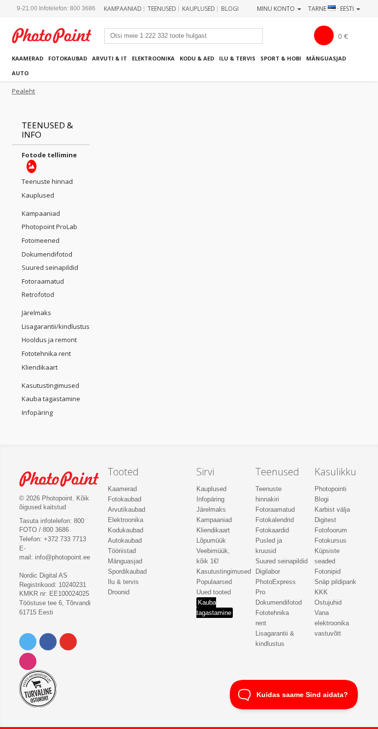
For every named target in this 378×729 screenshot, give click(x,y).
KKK (321, 592)
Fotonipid (328, 571)
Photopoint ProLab (49, 226)
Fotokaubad (67, 58)
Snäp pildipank (335, 581)
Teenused (162, 8)
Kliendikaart (40, 367)
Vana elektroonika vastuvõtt (332, 623)
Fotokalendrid (274, 520)
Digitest (325, 520)
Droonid (118, 592)
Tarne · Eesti (331, 8)
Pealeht (23, 91)
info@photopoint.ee (62, 557)
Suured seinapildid (50, 267)
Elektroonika (153, 58)
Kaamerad (27, 58)
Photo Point (64, 479)
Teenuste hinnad (47, 181)
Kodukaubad (125, 530)
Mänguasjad (326, 58)
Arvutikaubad (126, 509)
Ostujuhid (328, 602)
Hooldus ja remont (49, 339)
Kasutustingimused (50, 385)
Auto (20, 73)
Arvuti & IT (109, 58)
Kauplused (198, 8)
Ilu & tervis (237, 58)
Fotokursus (330, 540)
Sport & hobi (280, 58)
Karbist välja (332, 509)
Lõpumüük (211, 540)
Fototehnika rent (46, 353)
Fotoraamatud (43, 281)
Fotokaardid (272, 530)
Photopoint (57, 36)
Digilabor (267, 571)
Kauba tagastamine (51, 398)
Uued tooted (213, 592)
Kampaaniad (123, 8)
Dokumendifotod (47, 254)
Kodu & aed (197, 58)
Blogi (230, 8)
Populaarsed (214, 581)
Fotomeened (41, 240)
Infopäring (37, 412)
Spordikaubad (127, 571)
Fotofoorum (331, 530)
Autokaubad (125, 540)
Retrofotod (38, 294)
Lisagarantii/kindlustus (56, 326)
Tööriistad (122, 550)
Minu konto (276, 8)
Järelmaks (36, 312)
